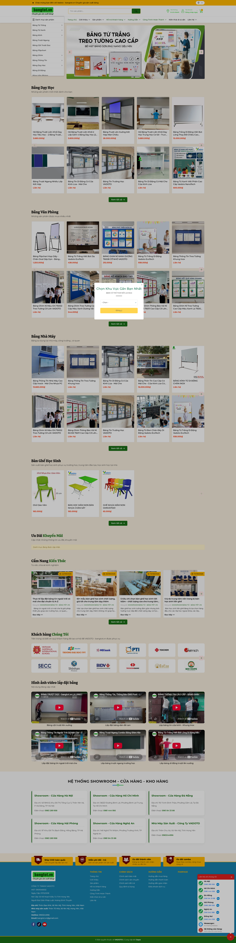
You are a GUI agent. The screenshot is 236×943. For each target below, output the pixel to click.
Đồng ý (119, 310)
